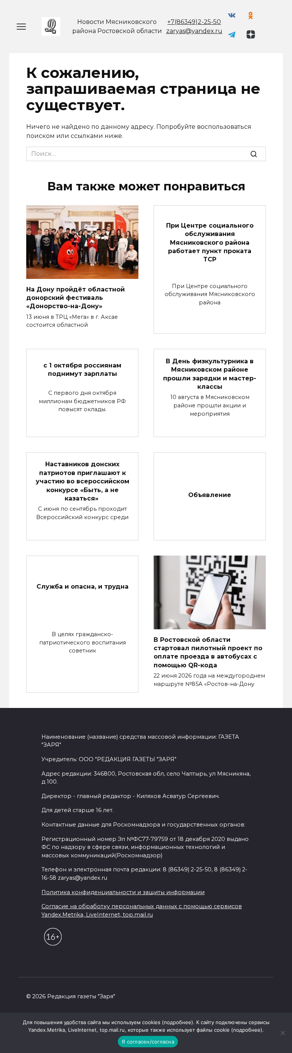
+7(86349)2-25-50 (194, 21)
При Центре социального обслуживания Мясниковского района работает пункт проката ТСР (210, 242)
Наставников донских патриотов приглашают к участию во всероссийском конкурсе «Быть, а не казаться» (82, 481)
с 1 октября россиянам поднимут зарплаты (82, 369)
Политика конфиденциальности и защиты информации (123, 892)
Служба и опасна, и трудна (82, 586)
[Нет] (282, 1033)
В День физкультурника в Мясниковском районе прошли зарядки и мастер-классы (209, 373)
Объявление (209, 495)
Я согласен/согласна (148, 1042)
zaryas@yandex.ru (194, 31)
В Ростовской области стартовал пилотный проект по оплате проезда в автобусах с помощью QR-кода (208, 652)
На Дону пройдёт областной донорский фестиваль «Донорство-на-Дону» (75, 297)
